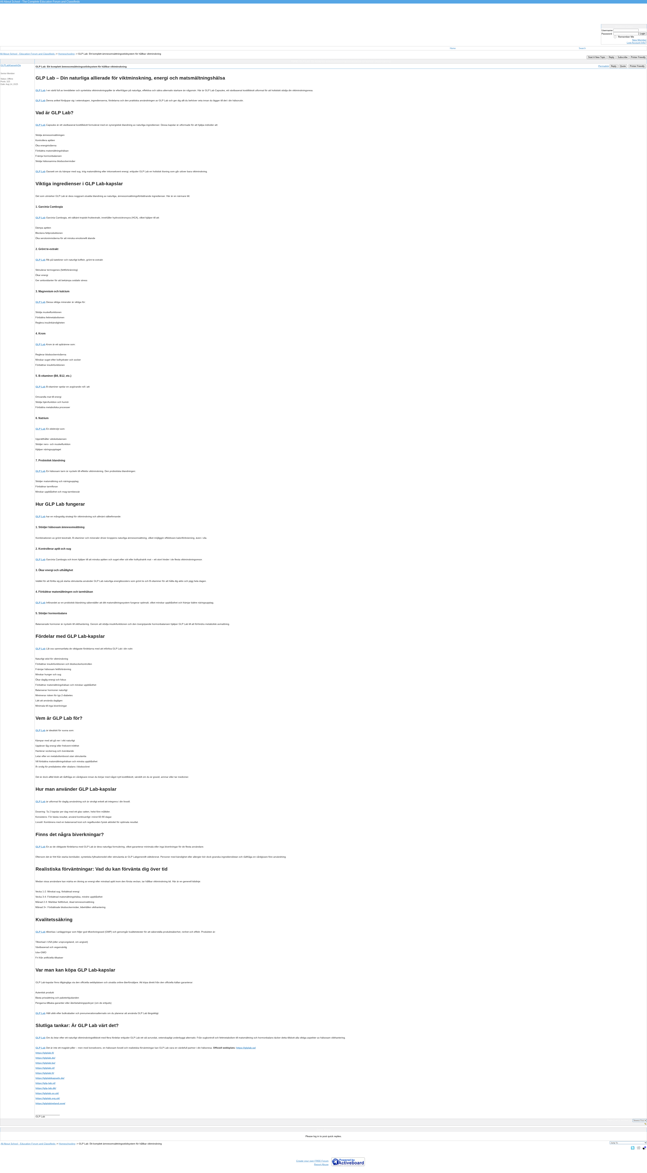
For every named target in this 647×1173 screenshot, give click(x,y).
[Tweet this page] (632, 1147)
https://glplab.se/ (246, 1047)
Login (642, 33)
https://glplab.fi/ (45, 1052)
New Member (639, 40)
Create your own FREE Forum (312, 1161)
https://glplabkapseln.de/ (50, 1078)
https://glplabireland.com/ (50, 1103)
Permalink (603, 66)
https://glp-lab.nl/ (45, 1083)
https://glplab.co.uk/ (47, 1093)
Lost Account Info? (636, 42)
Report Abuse (321, 1164)
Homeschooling (66, 53)
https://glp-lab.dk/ (46, 1088)
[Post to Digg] (638, 1147)
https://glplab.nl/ (45, 1068)
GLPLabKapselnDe (11, 65)
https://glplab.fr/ (45, 1073)
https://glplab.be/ (45, 1063)
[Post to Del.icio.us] (644, 1147)
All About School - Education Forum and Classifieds (27, 53)
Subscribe (622, 57)
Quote (623, 66)
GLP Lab (40, 90)
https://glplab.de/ (45, 1058)
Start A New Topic (596, 57)
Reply (611, 57)
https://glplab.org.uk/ (48, 1098)
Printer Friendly (638, 57)
